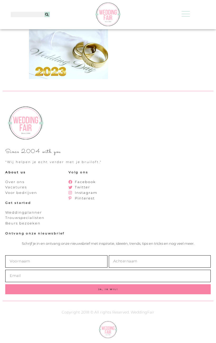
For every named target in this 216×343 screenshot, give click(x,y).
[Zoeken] (47, 14)
